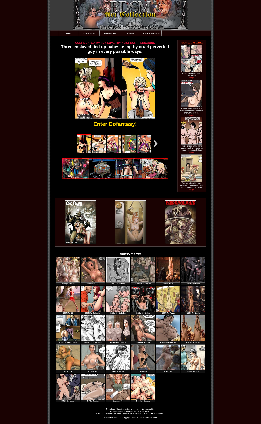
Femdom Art (89, 33)
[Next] (155, 143)
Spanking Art (110, 33)
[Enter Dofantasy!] (115, 88)
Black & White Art (151, 33)
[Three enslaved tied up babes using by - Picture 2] (99, 152)
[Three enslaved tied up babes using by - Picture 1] (84, 152)
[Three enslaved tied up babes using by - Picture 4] (129, 152)
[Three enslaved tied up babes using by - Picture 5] (144, 152)
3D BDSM (130, 33)
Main (68, 33)
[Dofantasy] (80, 244)
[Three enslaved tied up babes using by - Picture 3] (114, 152)
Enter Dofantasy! (115, 124)
